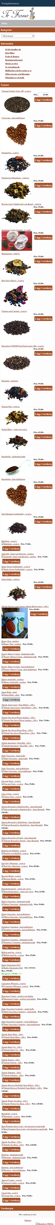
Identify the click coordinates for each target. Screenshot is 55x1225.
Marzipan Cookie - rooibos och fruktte (17, 996)
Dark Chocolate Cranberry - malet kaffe (18, 1008)
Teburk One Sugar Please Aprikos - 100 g (18, 717)
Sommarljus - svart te (10, 152)
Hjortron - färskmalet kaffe (12, 1154)
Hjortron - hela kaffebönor (12, 1167)
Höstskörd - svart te (9, 1113)
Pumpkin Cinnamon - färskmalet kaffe (17, 939)
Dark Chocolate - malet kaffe (13, 755)
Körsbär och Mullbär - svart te (14, 850)
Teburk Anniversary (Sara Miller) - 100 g (18, 704)
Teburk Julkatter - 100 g (11, 1072)
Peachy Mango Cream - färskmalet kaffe (18, 654)
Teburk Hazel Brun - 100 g (12, 1034)
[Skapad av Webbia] (44, 1223)
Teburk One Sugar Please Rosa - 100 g (17, 730)
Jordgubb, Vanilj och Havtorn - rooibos (18, 553)
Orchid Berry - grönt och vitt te (14, 429)
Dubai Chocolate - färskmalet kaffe (16, 901)
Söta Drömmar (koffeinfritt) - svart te (16, 514)
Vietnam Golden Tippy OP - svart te (16, 91)
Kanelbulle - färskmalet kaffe (13, 456)
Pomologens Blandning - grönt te (15, 177)
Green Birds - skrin (9, 692)
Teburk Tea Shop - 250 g (12, 1142)
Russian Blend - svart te (11, 876)
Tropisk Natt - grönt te (11, 406)
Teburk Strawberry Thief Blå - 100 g (16, 743)
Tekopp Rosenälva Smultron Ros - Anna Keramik (22, 806)
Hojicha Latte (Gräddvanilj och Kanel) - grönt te (21, 204)
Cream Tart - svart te (10, 1192)
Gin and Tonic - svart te (11, 781)
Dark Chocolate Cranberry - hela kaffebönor (20, 1021)
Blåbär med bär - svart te (12, 952)
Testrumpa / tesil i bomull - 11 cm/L (16, 230)
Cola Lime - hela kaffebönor (13, 117)
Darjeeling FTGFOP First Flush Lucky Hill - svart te (23, 346)
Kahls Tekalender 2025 (11, 965)
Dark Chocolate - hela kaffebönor (15, 768)
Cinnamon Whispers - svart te (14, 983)
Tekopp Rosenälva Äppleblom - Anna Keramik (21, 822)
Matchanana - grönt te (11, 253)
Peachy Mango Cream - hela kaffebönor (18, 666)
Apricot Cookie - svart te (12, 1180)
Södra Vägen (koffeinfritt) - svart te (16, 566)
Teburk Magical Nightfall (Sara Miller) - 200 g (21, 1085)
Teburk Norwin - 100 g (11, 1059)
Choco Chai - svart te (10, 793)
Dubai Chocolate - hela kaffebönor (16, 914)
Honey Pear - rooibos (10, 641)
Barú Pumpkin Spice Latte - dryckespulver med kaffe (23, 1126)
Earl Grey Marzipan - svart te (13, 863)
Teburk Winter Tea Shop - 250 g (15, 1100)
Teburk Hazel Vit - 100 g (12, 1047)
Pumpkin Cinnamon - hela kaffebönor (17, 926)
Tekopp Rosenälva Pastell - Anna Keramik (19, 837)
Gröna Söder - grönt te (11, 579)
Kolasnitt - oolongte (10, 380)
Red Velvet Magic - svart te (13, 280)
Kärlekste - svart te (9, 541)
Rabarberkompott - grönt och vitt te (16, 888)
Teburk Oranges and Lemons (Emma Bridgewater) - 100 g (25, 606)
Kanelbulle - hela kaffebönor (13, 479)
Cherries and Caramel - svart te (14, 311)
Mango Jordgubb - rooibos (13, 679)
